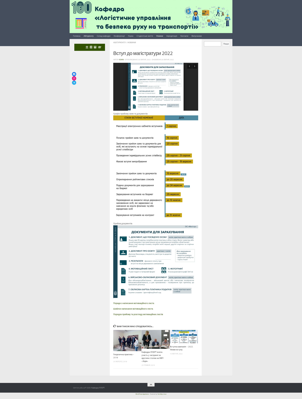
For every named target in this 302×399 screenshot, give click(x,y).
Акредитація (171, 36)
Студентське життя (145, 36)
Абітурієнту (89, 36)
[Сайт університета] (87, 47)
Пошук (226, 44)
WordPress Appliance (142, 394)
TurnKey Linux (162, 394)
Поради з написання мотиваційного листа (133, 303)
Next (194, 66)
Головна (76, 36)
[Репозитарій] (95, 47)
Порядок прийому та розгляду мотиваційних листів (138, 314)
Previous (189, 66)
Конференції (119, 36)
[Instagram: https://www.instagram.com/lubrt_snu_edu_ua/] (74, 78)
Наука (130, 36)
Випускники (197, 36)
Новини (159, 36)
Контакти (184, 36)
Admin (121, 60)
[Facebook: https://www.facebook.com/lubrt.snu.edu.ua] (74, 74)
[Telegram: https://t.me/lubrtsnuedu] (74, 83)
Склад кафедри (103, 36)
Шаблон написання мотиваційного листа (133, 308)
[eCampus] (99, 47)
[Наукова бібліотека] (91, 47)
